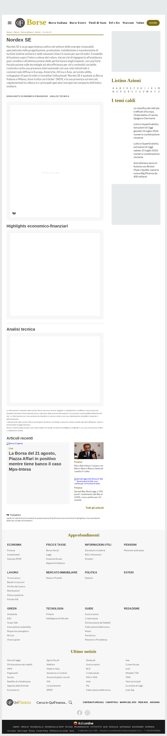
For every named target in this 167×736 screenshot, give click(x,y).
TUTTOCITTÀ (96, 727)
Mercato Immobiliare (61, 572)
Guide (89, 608)
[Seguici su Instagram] (87, 712)
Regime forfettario (55, 563)
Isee (127, 660)
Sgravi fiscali (53, 660)
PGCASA (69, 727)
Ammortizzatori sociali (58, 677)
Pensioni (130, 544)
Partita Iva (90, 635)
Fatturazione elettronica (98, 689)
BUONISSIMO (138, 727)
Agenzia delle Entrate (18, 685)
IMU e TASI (91, 677)
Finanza (77, 462)
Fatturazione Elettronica (97, 626)
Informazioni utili (98, 544)
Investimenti (13, 554)
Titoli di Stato (97, 22)
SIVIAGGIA (113, 727)
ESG (9, 618)
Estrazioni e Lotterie (95, 550)
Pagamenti (12, 673)
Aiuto (71, 731)
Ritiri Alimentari (93, 554)
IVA (48, 681)
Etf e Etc (114, 22)
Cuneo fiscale (132, 664)
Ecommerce (13, 689)
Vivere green (13, 639)
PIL (87, 685)
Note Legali (22, 731)
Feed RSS (143, 702)
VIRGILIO (25, 727)
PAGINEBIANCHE (81, 727)
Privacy (32, 731)
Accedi (153, 23)
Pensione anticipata (134, 550)
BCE (88, 668)
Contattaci (113, 702)
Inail (128, 668)
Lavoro (12, 572)
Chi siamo (11, 731)
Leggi (48, 554)
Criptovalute (91, 618)
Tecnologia (54, 608)
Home (9, 32)
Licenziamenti (54, 685)
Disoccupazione (15, 595)
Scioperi (89, 558)
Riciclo (10, 635)
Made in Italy (53, 668)
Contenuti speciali (95, 702)
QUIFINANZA (125, 727)
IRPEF (50, 689)
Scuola (10, 677)
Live (11, 448)
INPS (9, 668)
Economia (14, 544)
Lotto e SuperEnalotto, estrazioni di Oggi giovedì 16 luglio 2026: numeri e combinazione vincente (146, 130)
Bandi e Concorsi (15, 582)
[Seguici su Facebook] (79, 712)
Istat (88, 681)
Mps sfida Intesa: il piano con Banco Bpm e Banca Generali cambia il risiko (88, 468)
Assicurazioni (92, 614)
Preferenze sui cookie (59, 731)
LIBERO (16, 727)
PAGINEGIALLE (37, 727)
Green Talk (12, 622)
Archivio (154, 702)
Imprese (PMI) (14, 558)
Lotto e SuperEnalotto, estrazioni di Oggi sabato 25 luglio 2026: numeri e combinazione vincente (146, 150)
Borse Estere (78, 22)
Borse (36, 22)
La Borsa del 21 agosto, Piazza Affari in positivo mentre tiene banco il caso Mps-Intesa (37, 458)
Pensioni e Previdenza (96, 639)
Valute (140, 22)
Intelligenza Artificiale (57, 618)
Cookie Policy (42, 731)
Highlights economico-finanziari (27, 96)
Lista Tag (130, 689)
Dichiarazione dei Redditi (98, 622)
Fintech (50, 614)
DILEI (105, 727)
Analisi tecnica (59, 96)
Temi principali (133, 681)
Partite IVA (12, 599)
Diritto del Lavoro (16, 586)
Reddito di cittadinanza (18, 681)
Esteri (128, 572)
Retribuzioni (13, 590)
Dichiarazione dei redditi (19, 664)
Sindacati (90, 660)
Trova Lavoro (13, 577)
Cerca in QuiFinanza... (52, 702)
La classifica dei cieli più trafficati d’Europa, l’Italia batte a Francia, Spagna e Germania (146, 113)
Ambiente (12, 614)
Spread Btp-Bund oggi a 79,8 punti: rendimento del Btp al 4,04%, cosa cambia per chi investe (88, 495)
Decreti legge (14, 660)
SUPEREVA (149, 727)
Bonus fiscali (52, 550)
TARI (128, 677)
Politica (91, 572)
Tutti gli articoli (95, 507)
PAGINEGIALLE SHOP (54, 727)
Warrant (128, 22)
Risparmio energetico (18, 631)
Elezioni (89, 577)
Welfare (51, 664)
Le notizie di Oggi (134, 685)
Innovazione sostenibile (19, 626)
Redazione (131, 608)
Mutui (88, 631)
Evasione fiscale (54, 558)
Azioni (37, 32)
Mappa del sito (129, 702)
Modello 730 (132, 673)
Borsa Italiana (58, 22)
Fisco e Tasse (55, 544)
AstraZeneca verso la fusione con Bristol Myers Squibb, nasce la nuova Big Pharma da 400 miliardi (146, 169)
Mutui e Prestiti (54, 577)
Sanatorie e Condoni (57, 673)
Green (11, 608)
